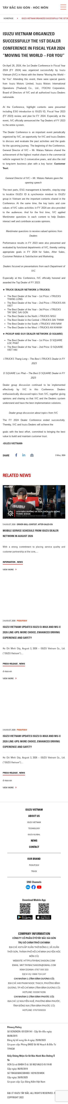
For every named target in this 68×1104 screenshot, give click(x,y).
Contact (34, 847)
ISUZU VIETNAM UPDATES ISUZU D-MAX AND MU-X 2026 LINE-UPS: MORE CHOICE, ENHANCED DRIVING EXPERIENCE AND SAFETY (32, 632)
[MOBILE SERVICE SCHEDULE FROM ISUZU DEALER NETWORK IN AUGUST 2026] (34, 502)
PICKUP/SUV (22, 620)
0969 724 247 (39, 974)
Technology (34, 828)
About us (34, 816)
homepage (8, 18)
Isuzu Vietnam (34, 809)
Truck (34, 871)
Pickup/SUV (34, 865)
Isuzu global (34, 834)
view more (8, 569)
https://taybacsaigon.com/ (39, 960)
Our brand (34, 858)
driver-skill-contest (27, 524)
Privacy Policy (14, 1027)
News (20, 562)
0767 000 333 (41, 969)
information (9, 562)
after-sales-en (45, 524)
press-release (10, 663)
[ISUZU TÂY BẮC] (28, 7)
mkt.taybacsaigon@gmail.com (38, 965)
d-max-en (7, 671)
